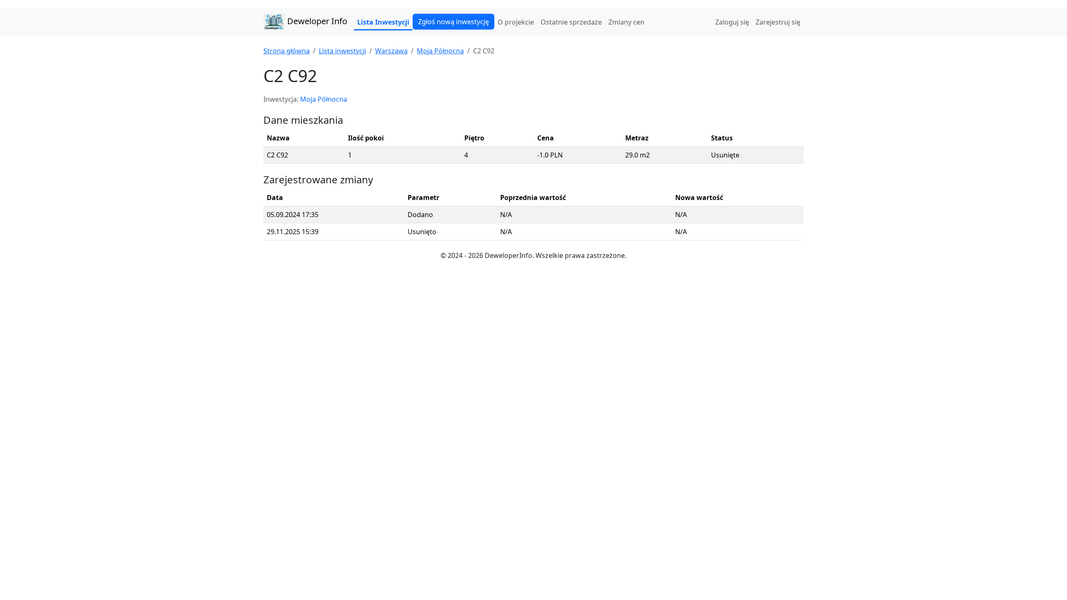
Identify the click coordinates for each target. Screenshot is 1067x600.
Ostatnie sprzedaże (571, 22)
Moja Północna (440, 50)
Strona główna (286, 50)
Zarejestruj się (778, 22)
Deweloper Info (316, 21)
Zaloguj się (732, 22)
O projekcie (516, 22)
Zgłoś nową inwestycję (453, 21)
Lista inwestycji (342, 50)
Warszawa (391, 50)
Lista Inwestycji (383, 22)
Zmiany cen (626, 22)
